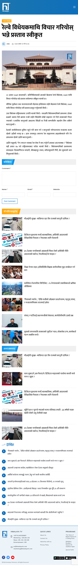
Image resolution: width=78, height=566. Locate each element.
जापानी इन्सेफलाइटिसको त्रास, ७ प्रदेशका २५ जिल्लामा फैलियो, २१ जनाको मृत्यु (35, 481)
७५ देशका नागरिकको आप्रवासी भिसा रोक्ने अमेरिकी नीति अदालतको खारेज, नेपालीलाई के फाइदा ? (41, 504)
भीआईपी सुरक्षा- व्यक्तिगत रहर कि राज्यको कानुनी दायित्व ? (28, 519)
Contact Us (43, 538)
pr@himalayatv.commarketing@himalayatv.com (23, 548)
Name (5, 189)
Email (30, 189)
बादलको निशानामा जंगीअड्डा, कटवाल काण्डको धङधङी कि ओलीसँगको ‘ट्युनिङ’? (36, 512)
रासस (8, 44)
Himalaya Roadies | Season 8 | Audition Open (70, 544)
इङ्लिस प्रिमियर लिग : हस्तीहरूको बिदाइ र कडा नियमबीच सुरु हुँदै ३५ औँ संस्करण (36, 488)
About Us (43, 535)
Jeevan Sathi (70, 550)
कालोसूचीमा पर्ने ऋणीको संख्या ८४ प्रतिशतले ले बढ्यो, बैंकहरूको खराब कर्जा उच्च (36, 495)
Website (56, 189)
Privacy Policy (44, 545)
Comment (6, 168)
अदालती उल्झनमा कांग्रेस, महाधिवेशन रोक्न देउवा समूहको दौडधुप (30, 467)
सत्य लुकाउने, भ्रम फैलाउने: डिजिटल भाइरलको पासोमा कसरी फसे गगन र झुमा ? (36, 460)
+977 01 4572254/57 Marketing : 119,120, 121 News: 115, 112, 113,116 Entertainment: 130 (22, 539)
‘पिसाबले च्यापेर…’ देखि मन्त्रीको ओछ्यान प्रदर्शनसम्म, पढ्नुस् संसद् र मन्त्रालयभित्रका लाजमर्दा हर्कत (40, 452)
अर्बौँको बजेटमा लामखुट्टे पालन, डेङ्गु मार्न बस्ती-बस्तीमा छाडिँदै (29, 474)
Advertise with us (45, 541)
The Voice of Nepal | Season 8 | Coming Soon (71, 536)
